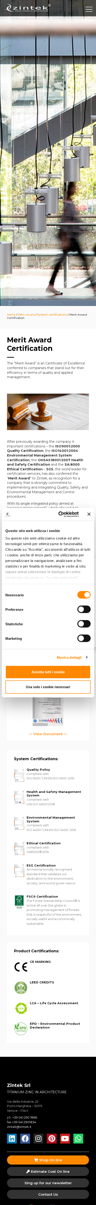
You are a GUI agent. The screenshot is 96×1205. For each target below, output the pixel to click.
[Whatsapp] (78, 1139)
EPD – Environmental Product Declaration (55, 1025)
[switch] (84, 609)
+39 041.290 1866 (24, 1117)
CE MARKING (40, 962)
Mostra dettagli (69, 657)
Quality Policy (38, 769)
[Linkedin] (12, 1139)
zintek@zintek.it (19, 1127)
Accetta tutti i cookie (48, 672)
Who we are (26, 314)
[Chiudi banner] (89, 514)
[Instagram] (38, 1139)
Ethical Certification (44, 843)
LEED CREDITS (42, 982)
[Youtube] (65, 1139)
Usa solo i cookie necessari (48, 687)
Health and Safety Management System (54, 793)
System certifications (52, 314)
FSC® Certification (42, 896)
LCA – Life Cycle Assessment (54, 1003)
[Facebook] (25, 1139)
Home (11, 314)
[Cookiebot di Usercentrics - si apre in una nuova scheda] (59, 514)
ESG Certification (41, 865)
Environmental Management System (51, 819)
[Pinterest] (52, 1139)
